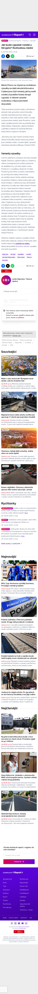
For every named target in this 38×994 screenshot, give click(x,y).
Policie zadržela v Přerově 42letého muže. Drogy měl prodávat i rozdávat (17, 621)
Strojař (13, 254)
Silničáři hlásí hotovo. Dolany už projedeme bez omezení (13, 815)
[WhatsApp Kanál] (26, 923)
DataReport (24, 890)
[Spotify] (19, 923)
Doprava (25, 40)
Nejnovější (8, 556)
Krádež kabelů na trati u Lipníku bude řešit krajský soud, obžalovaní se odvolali (19, 657)
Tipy (4, 886)
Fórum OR (24, 886)
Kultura (5, 893)
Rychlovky (8, 503)
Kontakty (23, 918)
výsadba (21, 254)
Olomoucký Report (15, 40)
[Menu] (34, 35)
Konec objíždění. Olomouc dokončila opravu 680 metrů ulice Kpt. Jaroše (17, 488)
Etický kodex (13, 918)
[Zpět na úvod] (13, 35)
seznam (5, 260)
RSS (31, 918)
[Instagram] (15, 923)
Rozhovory (24, 879)
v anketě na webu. (22, 244)
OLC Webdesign (21, 928)
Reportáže (24, 883)
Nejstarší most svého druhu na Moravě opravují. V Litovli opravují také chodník (18, 416)
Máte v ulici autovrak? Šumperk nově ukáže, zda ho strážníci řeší (17, 380)
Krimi (5, 883)
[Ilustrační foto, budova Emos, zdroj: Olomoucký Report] (19, 69)
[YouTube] (22, 923)
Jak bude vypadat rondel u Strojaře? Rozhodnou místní (33, 41)
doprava (5, 254)
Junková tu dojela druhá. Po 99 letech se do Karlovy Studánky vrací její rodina (18, 693)
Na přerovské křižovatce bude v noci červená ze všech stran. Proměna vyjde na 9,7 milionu (18, 739)
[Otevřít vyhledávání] (30, 35)
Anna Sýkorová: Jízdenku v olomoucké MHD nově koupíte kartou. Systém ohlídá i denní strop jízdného (19, 777)
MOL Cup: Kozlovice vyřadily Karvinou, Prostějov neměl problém (17, 584)
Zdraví (5, 900)
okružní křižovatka (8, 257)
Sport (5, 897)
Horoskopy (7, 907)
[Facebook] (11, 923)
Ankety (22, 900)
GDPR (5, 918)
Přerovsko (21, 257)
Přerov (29, 257)
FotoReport (24, 893)
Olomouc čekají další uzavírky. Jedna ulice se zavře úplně (17, 452)
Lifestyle (23, 897)
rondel (28, 254)
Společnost (7, 879)
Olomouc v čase (26, 910)
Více (26, 513)
